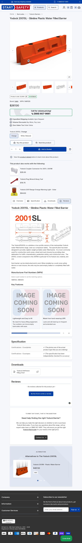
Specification (35, 201)
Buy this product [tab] (23, 143)
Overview (19, 201)
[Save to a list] (70, 149)
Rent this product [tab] (45, 143)
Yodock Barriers (34, 14)
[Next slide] (79, 2)
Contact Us (40, 437)
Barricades (20, 14)
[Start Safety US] (16, 7)
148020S (21, 280)
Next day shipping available (22, 2)
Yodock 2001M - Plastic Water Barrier (46, 464)
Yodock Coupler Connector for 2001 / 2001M (36, 169)
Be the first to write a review (41, 394)
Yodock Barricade (29, 430)
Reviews (66, 201)
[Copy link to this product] (68, 18)
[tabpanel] (41, 149)
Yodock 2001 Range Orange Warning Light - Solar (38, 190)
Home (12, 14)
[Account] (64, 7)
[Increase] (20, 149)
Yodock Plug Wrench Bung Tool (31, 179)
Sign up (74, 510)
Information (6, 504)
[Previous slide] (2, 2)
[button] (19, 96)
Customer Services (10, 511)
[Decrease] (12, 149)
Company (6, 497)
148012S (14, 280)
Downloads (51, 201)
